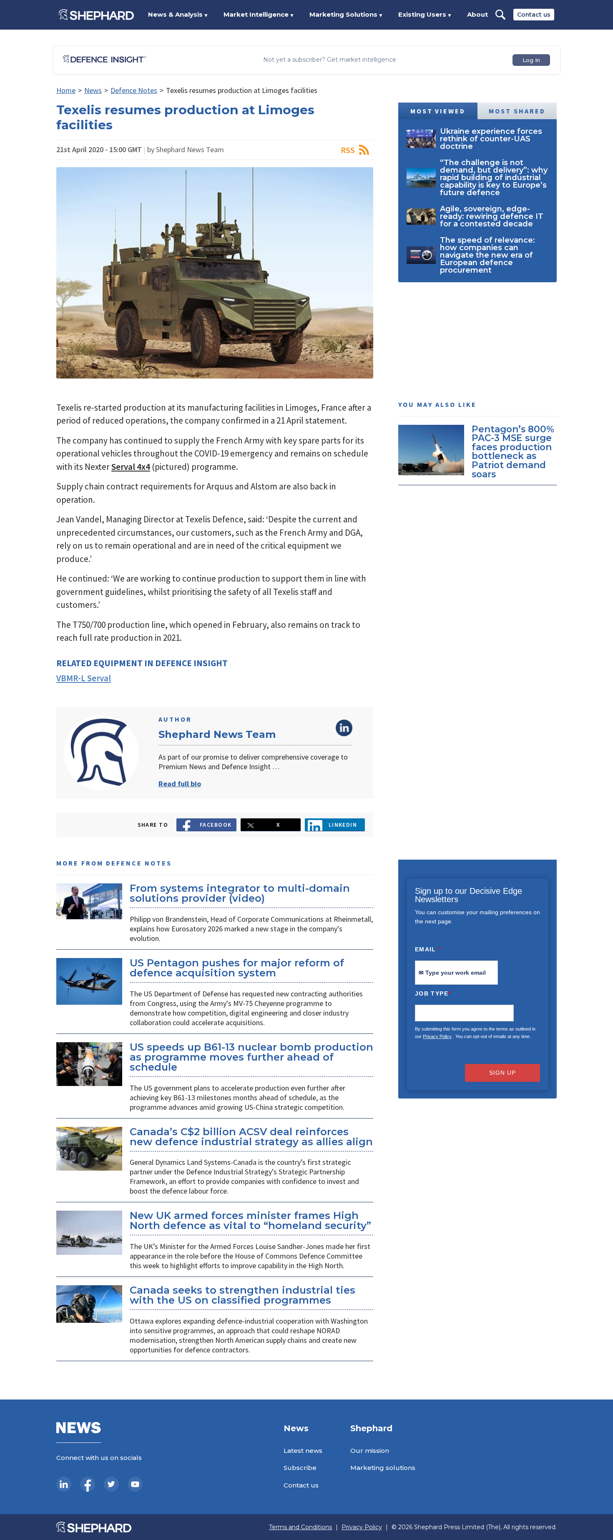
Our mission (369, 1451)
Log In (531, 60)
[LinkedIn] (63, 1484)
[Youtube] (135, 1484)
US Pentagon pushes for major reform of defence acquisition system (237, 968)
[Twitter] (111, 1484)
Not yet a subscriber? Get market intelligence (329, 59)
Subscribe (300, 1468)
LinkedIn (344, 728)
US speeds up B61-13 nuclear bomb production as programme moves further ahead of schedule (251, 1057)
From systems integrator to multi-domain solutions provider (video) (240, 893)
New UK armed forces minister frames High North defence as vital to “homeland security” (250, 1220)
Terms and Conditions (300, 1527)
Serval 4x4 (130, 466)
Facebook (216, 824)
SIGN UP (502, 1072)
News (93, 90)
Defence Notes (134, 90)
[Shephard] (96, 14)
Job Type (433, 993)
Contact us (533, 14)
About (477, 14)
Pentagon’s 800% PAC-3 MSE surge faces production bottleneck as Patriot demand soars (513, 451)
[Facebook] (87, 1484)
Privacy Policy (437, 1036)
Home (65, 90)
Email (428, 949)
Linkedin (343, 824)
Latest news (303, 1451)
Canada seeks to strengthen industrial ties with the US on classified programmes (242, 1295)
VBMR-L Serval (83, 678)
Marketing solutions (382, 1468)
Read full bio (179, 783)
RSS (348, 150)
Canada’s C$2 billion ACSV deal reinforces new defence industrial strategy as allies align (251, 1137)
